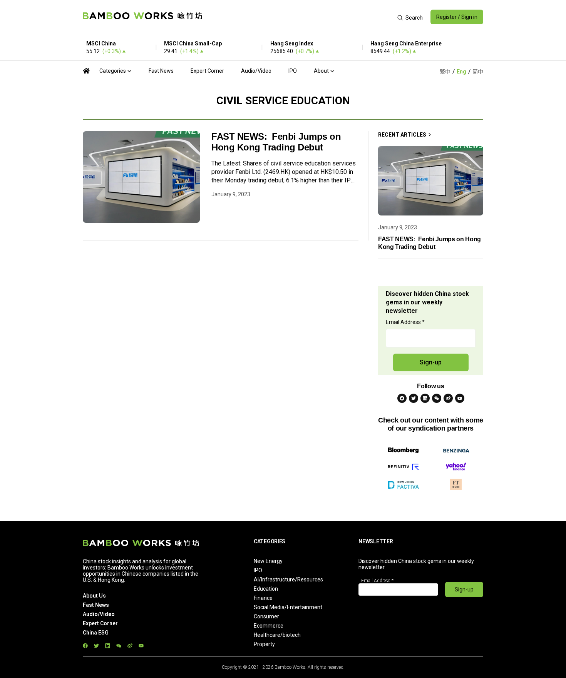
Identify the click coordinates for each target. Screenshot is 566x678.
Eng (461, 71)
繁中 (445, 71)
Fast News (161, 71)
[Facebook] (402, 398)
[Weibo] (448, 398)
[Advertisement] (299, 16)
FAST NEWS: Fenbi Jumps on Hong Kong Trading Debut (276, 141)
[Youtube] (459, 398)
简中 (477, 71)
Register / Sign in (456, 17)
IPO (292, 71)
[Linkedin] (425, 398)
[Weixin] (436, 398)
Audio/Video (256, 71)
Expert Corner (207, 71)
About (321, 71)
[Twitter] (413, 398)
